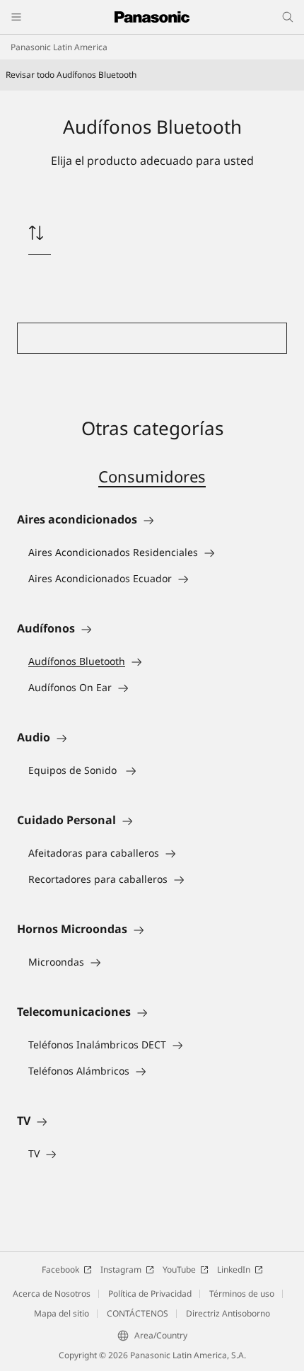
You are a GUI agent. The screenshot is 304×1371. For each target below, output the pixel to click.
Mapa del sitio (61, 1313)
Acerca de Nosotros (51, 1294)
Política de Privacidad (150, 1294)
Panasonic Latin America (59, 47)
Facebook (60, 1269)
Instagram (120, 1269)
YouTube (179, 1269)
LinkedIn (233, 1269)
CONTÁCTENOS (137, 1313)
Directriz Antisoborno (228, 1313)
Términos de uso (241, 1294)
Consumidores (152, 476)
